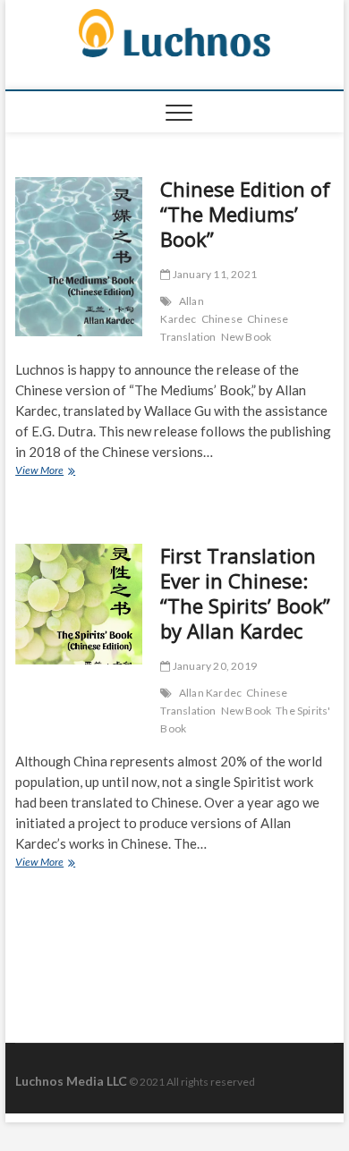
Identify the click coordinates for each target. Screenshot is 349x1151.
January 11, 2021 (214, 274)
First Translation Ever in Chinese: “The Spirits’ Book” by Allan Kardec (245, 593)
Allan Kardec (181, 310)
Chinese (222, 319)
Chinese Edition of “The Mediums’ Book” (245, 213)
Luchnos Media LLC (71, 1080)
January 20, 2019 (214, 666)
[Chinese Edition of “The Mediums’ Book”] (78, 256)
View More (60, 471)
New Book (246, 336)
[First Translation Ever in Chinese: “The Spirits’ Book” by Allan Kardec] (78, 604)
